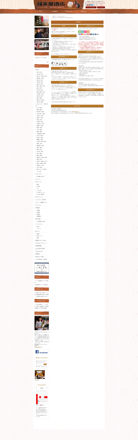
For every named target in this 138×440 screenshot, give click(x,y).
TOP (40, 11)
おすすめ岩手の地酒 (40, 248)
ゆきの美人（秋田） (41, 113)
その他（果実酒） (41, 194)
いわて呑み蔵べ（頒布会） (42, 259)
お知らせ (38, 277)
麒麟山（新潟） (40, 139)
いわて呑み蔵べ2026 (40, 300)
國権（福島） (40, 131)
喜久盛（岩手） (40, 96)
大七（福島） (40, 129)
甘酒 (38, 226)
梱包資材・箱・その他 (41, 240)
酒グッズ (38, 231)
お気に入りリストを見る (41, 57)
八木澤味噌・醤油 (41, 221)
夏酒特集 (38, 253)
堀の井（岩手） (40, 84)
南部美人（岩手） (41, 78)
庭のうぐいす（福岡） (42, 169)
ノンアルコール (39, 224)
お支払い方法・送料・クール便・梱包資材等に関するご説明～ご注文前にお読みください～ (42, 294)
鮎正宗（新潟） (40, 137)
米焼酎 (38, 212)
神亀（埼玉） (40, 149)
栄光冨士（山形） (41, 123)
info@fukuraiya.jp (75, 111)
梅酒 (38, 184)
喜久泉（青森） (40, 102)
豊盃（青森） (40, 98)
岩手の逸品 (38, 218)
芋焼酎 (38, 210)
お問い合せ (69, 11)
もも (38, 188)
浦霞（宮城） (40, 127)
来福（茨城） (40, 147)
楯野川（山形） (40, 117)
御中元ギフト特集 (40, 256)
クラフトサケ (39, 173)
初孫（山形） (40, 119)
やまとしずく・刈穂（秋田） (42, 104)
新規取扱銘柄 (39, 245)
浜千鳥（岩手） (40, 90)
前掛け (38, 233)
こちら (65, 28)
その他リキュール (41, 192)
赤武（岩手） (40, 72)
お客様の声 (83, 11)
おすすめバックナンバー (41, 243)
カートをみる (101, 7)
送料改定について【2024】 (42, 284)
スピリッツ (38, 179)
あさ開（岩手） (40, 74)
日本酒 (37, 69)
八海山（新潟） (40, 135)
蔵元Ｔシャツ (40, 235)
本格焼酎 (38, 207)
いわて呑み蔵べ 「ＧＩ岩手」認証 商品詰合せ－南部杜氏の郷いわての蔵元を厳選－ (41, 306)
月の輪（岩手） (40, 82)
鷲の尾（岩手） (40, 80)
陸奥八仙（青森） (41, 100)
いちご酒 (39, 190)
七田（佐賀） (40, 167)
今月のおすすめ (39, 251)
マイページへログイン (91, 7)
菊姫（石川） (40, 159)
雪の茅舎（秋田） (41, 111)
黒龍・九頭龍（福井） (42, 163)
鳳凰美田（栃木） (41, 145)
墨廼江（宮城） (40, 125)
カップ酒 (39, 171)
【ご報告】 (36, 380)
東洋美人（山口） (41, 165)
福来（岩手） (40, 88)
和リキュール (39, 181)
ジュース (39, 228)
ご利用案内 (54, 11)
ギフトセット (39, 205)
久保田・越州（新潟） (42, 141)
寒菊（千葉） (40, 143)
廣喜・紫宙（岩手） (41, 86)
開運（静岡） (40, 155)
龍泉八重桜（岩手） (41, 92)
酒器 (38, 237)
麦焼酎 (38, 214)
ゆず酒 (38, 186)
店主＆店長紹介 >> (38, 347)
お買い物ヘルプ (39, 289)
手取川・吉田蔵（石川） (42, 161)
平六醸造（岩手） (41, 176)
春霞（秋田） (40, 109)
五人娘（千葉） (40, 151)
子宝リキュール (39, 196)
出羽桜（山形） (40, 121)
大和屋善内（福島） (41, 133)
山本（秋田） (40, 107)
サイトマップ (97, 11)
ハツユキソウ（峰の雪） (41, 199)
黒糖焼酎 (39, 216)
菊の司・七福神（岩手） (42, 76)
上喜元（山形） (40, 115)
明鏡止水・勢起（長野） (42, 157)
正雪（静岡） (40, 153)
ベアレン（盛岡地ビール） (42, 202)
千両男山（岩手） (41, 94)
